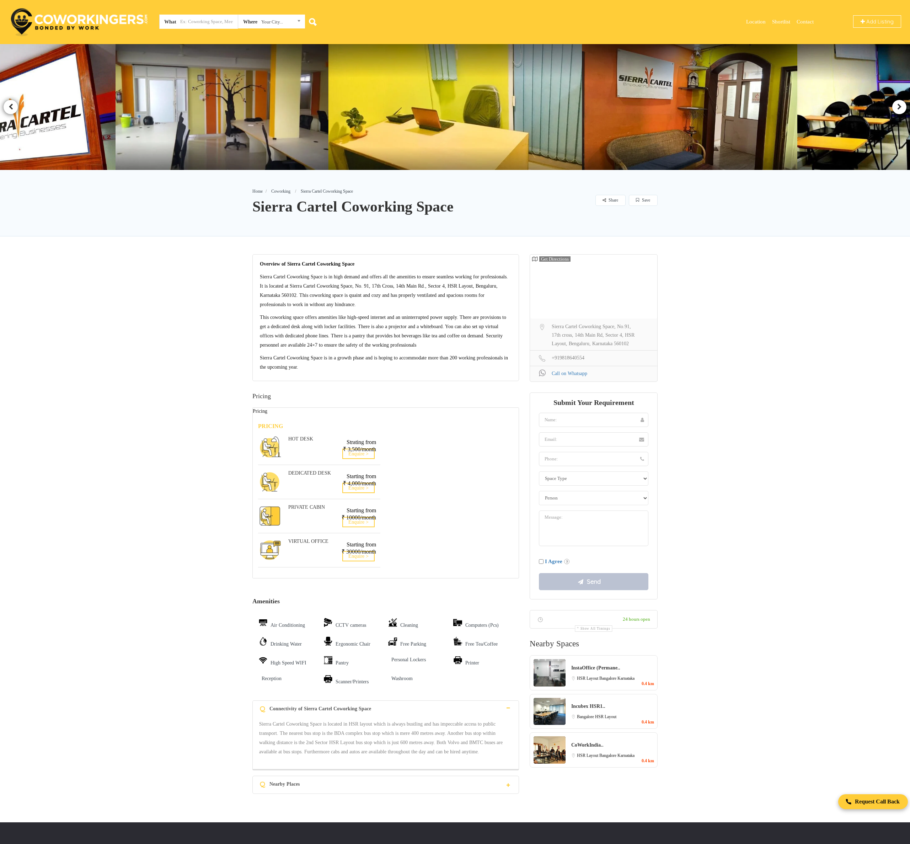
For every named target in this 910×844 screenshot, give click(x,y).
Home (257, 191)
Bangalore (608, 678)
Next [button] (899, 107)
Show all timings (595, 628)
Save (645, 200)
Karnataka (626, 678)
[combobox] (271, 23)
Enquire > (358, 453)
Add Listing (879, 21)
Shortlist (781, 22)
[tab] (385, 708)
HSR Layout (588, 678)
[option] (228, 107)
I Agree (553, 561)
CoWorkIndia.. (587, 745)
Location (756, 22)
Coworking (280, 191)
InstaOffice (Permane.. (595, 668)
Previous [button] (10, 107)
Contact (805, 22)
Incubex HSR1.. (588, 706)
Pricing (260, 411)
